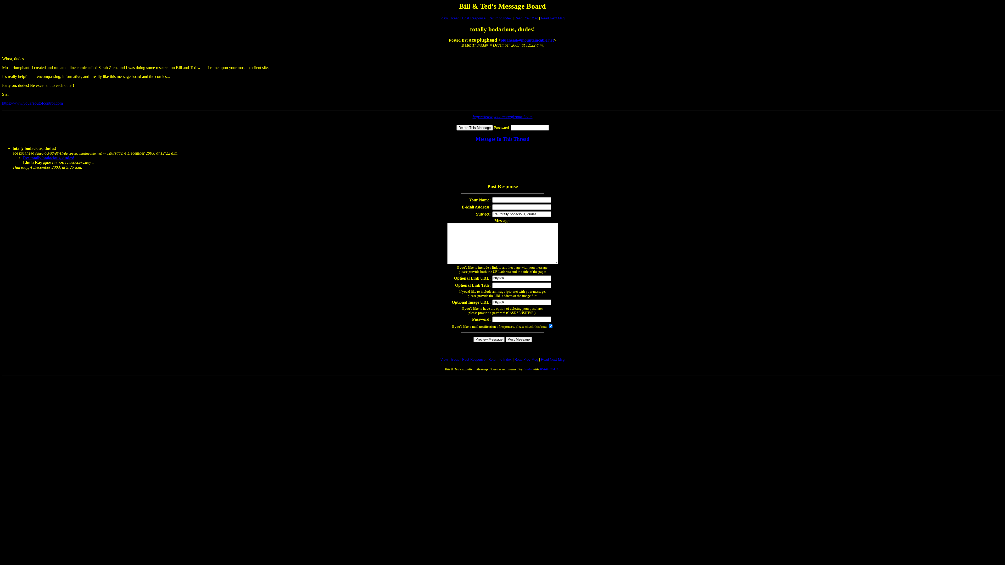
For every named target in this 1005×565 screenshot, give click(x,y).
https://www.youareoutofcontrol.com (32, 103)
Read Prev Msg (526, 18)
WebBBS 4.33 (550, 369)
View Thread (449, 18)
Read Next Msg (553, 18)
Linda (527, 369)
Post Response (473, 18)
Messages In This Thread (502, 139)
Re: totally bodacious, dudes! (48, 158)
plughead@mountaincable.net (527, 40)
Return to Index (500, 18)
